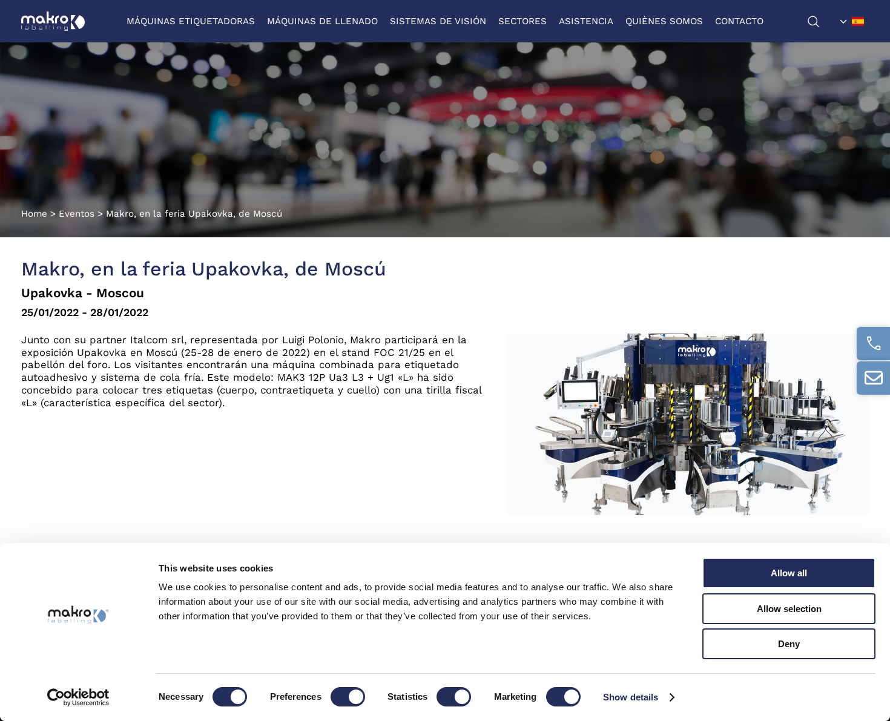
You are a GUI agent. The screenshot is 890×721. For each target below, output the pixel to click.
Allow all (789, 573)
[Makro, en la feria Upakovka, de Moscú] (687, 512)
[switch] (348, 696)
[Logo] (53, 21)
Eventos (76, 213)
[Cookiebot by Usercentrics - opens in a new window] (78, 697)
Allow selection (789, 609)
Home (34, 213)
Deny (789, 644)
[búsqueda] (821, 21)
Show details (630, 697)
